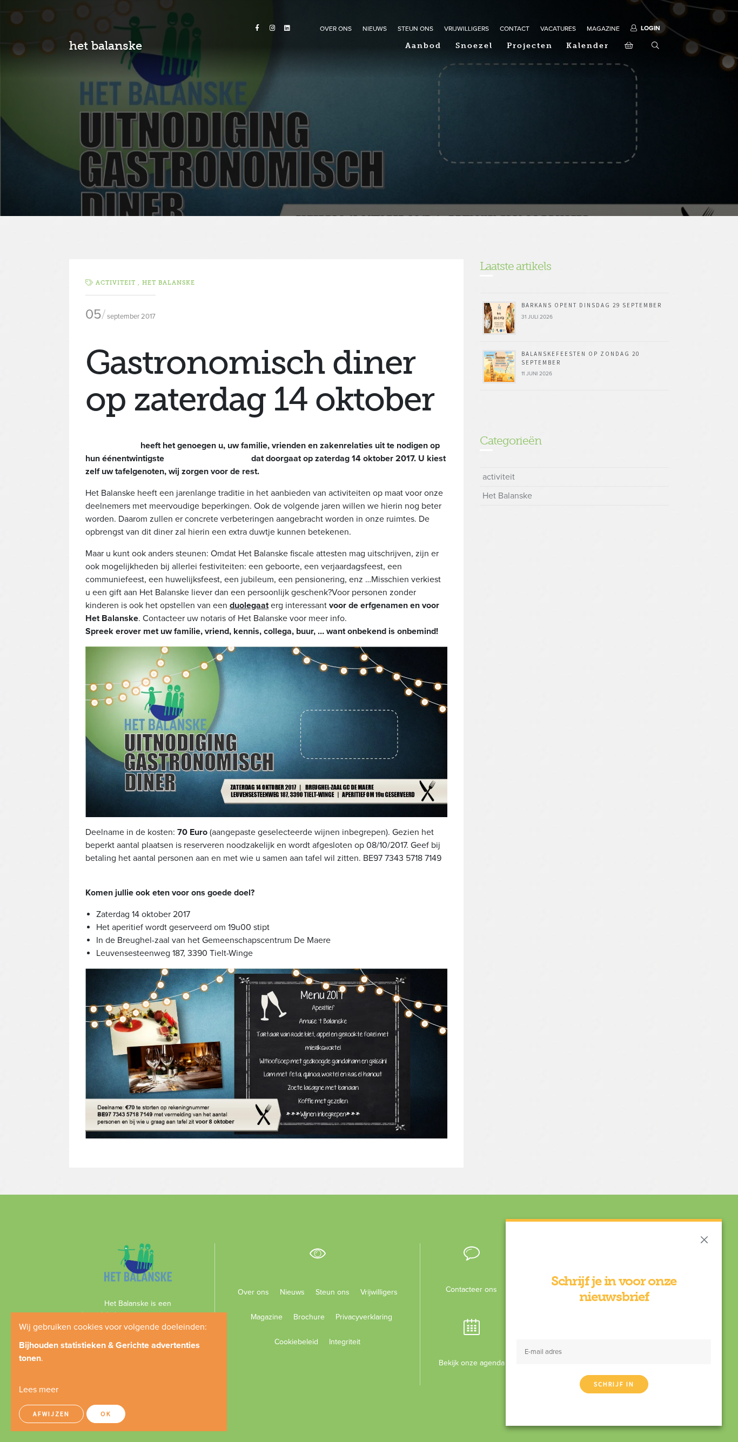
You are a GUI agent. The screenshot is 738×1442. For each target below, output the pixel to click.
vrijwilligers (466, 28)
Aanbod (423, 45)
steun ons (415, 28)
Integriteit (344, 1341)
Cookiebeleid (296, 1341)
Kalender (587, 45)
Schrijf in (614, 1384)
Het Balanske (168, 282)
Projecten (530, 45)
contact (514, 28)
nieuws (375, 28)
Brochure (309, 1317)
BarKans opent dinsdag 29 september (591, 305)
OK (105, 1414)
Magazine (267, 1317)
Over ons (253, 1292)
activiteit (498, 476)
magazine (603, 28)
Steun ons (333, 1292)
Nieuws (292, 1292)
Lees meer (38, 1389)
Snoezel (474, 45)
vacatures (558, 28)
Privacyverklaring (360, 1317)
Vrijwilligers (379, 1292)
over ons (336, 28)
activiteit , (119, 282)
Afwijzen (51, 1414)
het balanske (105, 45)
